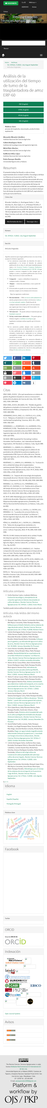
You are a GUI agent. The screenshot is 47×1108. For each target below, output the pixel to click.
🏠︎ (3, 55)
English (9, 794)
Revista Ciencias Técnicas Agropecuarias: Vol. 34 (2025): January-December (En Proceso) (26, 719)
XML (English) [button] (23, 121)
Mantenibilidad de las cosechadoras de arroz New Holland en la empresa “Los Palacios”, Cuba (24, 655)
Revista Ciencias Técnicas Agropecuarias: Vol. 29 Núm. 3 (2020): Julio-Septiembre (25, 759)
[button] (7, 358)
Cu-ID (24, 2)
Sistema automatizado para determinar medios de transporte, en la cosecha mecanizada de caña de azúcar (25, 683)
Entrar (6, 11)
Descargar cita (32, 222)
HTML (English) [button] (23, 110)
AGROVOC (25, 7)
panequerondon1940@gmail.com (26, 1081)
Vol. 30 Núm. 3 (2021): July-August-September (22, 65)
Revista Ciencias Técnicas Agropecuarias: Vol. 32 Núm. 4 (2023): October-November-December (24, 738)
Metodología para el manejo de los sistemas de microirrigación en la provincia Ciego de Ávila (26, 771)
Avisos (34, 7)
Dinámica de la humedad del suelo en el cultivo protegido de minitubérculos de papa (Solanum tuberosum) (25, 714)
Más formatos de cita (14, 222)
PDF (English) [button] (23, 104)
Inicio (7, 62)
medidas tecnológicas (26, 319)
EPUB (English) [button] (23, 115)
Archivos (14, 62)
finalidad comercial (15, 314)
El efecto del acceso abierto (22, 350)
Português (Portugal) (14, 804)
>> (7, 782)
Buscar (6, 48)
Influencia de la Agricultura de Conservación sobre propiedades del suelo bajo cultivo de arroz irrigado (23, 754)
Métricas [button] (32, 2)
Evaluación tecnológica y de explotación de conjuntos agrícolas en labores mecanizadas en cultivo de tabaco (24, 599)
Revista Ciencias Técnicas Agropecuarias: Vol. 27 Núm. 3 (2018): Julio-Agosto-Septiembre (25, 775)
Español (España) (13, 799)
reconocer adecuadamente (32, 297)
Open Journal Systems (12, 1014)
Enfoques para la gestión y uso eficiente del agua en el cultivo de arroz (25, 641)
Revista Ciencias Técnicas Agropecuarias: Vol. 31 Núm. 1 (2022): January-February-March (24, 688)
